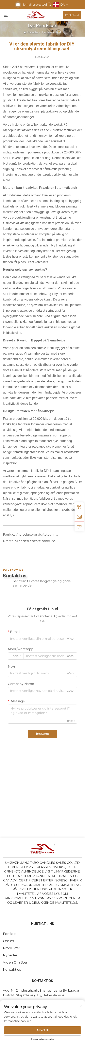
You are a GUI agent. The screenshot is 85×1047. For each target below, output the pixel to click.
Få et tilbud (72, 15)
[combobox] (16, 656)
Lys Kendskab (52, 32)
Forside (32, 32)
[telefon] (79, 507)
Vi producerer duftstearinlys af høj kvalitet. (48, 534)
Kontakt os (12, 969)
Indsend (42, 734)
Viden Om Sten (15, 962)
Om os (8, 941)
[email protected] (35, 4)
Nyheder (10, 955)
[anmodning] (79, 526)
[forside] (35, 15)
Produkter (11, 948)
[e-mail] (79, 517)
